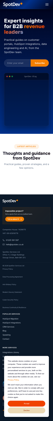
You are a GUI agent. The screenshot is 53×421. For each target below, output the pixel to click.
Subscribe (40, 63)
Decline (27, 410)
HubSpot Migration (10, 319)
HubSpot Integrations (12, 323)
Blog (4, 331)
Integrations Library (11, 352)
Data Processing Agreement (13, 277)
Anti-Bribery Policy (9, 284)
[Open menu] (47, 4)
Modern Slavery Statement (12, 292)
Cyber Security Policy (10, 300)
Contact (6, 339)
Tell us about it (13, 219)
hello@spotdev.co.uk (15, 244)
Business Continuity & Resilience (14, 307)
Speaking (7, 335)
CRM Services (8, 327)
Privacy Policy (13, 380)
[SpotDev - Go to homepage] (12, 4)
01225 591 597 (12, 240)
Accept (26, 403)
